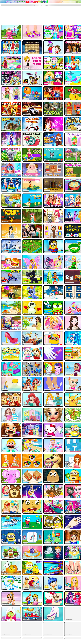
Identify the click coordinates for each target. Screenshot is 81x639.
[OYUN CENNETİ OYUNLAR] (39, 3)
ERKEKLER (14, 1)
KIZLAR (8, 1)
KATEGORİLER (21, 1)
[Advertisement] (43, 15)
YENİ (27, 1)
